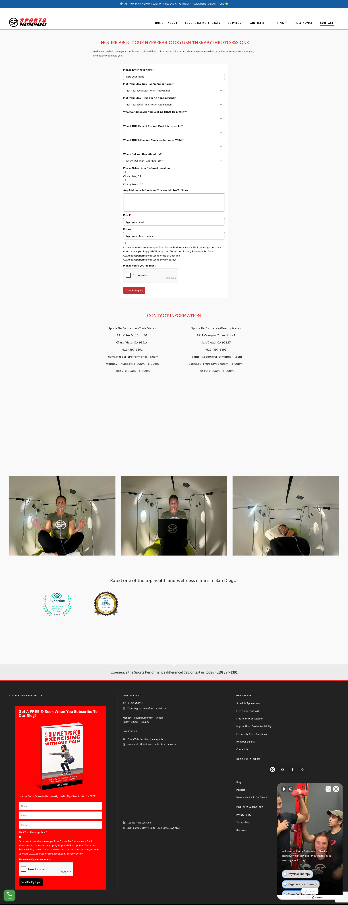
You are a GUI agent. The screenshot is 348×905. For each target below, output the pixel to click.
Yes (179, 462)
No (168, 462)
